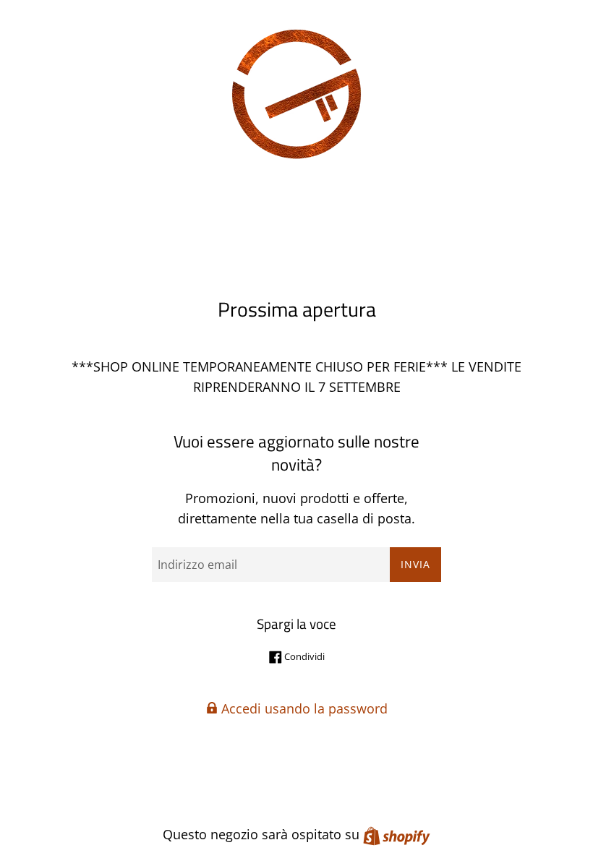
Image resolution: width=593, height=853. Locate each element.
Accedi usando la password (303, 708)
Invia (415, 564)
